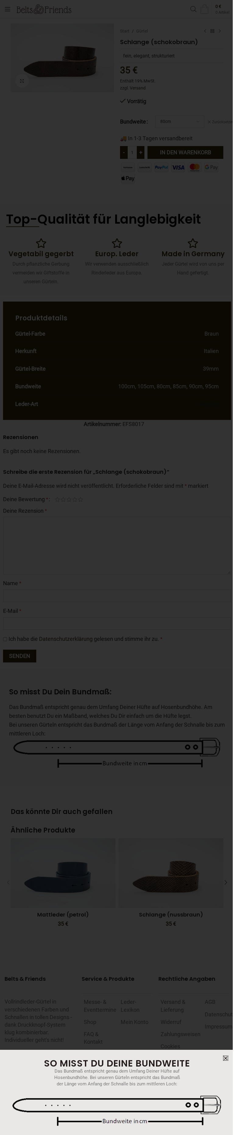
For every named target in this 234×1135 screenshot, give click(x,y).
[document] (117, 567)
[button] (225, 1058)
